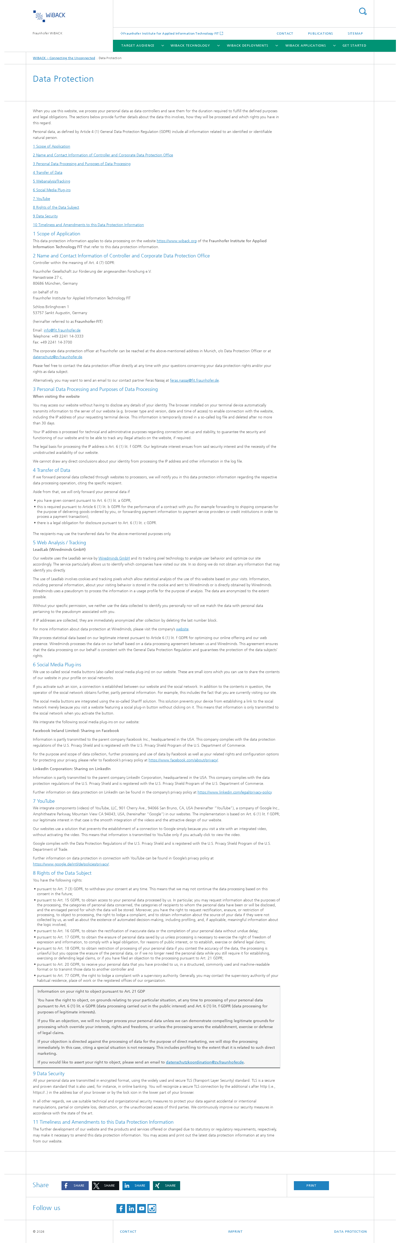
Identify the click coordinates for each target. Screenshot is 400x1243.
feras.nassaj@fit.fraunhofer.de (194, 380)
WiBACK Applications (305, 45)
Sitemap (355, 33)
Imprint (235, 1231)
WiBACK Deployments (247, 45)
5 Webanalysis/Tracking (51, 181)
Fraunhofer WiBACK (47, 33)
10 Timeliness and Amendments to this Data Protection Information (88, 225)
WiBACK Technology (190, 45)
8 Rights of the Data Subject (56, 207)
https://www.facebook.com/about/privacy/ (183, 760)
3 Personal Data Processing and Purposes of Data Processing (82, 164)
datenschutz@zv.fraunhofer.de (57, 357)
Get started (355, 45)
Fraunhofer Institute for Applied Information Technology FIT (171, 33)
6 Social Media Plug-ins (51, 190)
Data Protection (350, 1231)
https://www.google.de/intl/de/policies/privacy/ (71, 864)
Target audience (138, 45)
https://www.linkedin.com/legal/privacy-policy (235, 792)
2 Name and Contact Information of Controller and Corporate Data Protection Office (103, 155)
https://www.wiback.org (177, 241)
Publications (320, 33)
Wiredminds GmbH (114, 558)
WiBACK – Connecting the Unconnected (64, 58)
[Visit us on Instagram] (151, 1208)
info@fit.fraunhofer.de (62, 330)
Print (311, 1185)
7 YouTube (41, 198)
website (182, 629)
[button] (75, 1185)
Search (362, 11)
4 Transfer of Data (47, 172)
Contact (285, 33)
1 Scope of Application (51, 146)
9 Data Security (45, 216)
